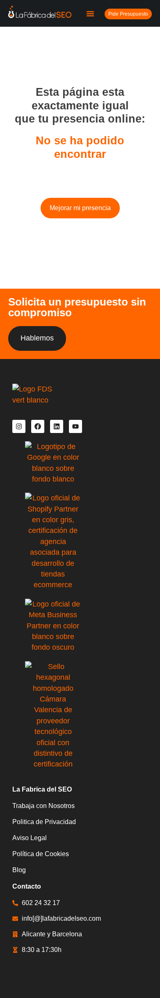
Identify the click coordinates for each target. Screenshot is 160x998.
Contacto (26, 886)
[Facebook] (37, 426)
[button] (90, 13)
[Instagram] (18, 426)
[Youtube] (75, 426)
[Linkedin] (56, 426)
